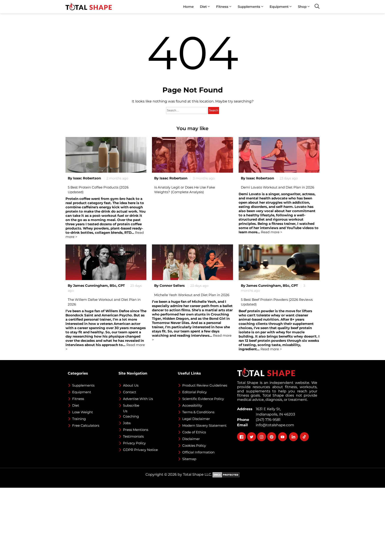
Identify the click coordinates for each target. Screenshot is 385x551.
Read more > (271, 349)
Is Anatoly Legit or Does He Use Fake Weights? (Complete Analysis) (184, 189)
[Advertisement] (133, 519)
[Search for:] (187, 110)
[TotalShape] (89, 6)
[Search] (317, 6)
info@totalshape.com (274, 425)
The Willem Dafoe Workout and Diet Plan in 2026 (104, 301)
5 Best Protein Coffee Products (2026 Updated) (98, 189)
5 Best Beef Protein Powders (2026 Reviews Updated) (277, 301)
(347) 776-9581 (267, 420)
